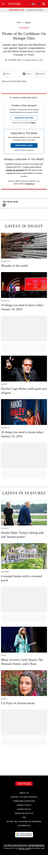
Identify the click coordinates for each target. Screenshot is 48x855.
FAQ (24, 817)
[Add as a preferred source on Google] (24, 834)
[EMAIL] (5, 205)
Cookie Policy (24, 809)
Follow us (29, 74)
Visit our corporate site (36, 846)
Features (24, 28)
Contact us (29, 184)
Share (8, 74)
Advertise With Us (24, 813)
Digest (27, 22)
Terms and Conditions (24, 801)
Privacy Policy (24, 805)
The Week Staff (14, 60)
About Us (24, 793)
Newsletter (41, 74)
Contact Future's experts (24, 797)
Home (19, 22)
